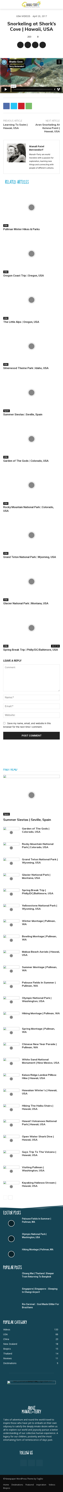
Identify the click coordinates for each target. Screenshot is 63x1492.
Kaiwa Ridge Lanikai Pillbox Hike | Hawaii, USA (39, 1076)
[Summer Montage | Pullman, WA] (11, 971)
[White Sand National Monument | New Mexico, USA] (11, 1063)
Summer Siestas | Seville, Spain (22, 414)
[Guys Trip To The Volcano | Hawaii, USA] (11, 1155)
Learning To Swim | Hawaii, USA (15, 126)
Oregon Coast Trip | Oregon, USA (23, 275)
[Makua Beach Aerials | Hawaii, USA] (11, 955)
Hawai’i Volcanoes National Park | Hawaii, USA (39, 1122)
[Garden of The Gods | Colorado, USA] (31, 439)
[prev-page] (5, 1197)
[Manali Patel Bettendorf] (16, 157)
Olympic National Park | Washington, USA (36, 999)
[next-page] (10, 1197)
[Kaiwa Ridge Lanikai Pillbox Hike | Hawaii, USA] (11, 1078)
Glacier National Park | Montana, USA (25, 603)
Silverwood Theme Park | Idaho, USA (25, 368)
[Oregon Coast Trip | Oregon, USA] (31, 253)
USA (18, 16)
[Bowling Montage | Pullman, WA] (11, 940)
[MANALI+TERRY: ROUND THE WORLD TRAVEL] (31, 4)
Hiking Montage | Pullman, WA (41, 1013)
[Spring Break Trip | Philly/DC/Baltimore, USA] (31, 627)
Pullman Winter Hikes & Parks (21, 229)
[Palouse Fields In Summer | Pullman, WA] (11, 986)
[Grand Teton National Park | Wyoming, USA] (31, 535)
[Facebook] (20, 45)
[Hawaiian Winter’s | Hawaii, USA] (11, 1094)
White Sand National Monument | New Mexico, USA (40, 1061)
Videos (25, 16)
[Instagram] (39, 1463)
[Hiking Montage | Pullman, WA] (11, 1017)
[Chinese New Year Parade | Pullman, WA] (11, 1048)
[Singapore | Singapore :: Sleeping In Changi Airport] (11, 1293)
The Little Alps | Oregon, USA (21, 321)
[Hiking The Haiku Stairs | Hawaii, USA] (11, 1109)
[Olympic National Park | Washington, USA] (11, 1001)
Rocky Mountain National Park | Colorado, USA (37, 845)
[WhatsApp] (42, 45)
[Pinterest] (35, 45)
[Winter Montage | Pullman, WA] (11, 925)
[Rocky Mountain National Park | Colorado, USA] (31, 485)
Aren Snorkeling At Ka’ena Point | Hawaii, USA (47, 128)
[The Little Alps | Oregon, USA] (31, 300)
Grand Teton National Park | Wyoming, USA (29, 557)
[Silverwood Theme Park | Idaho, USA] (31, 346)
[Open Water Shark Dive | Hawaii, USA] (11, 1140)
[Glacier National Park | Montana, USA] (31, 581)
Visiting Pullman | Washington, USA (33, 1169)
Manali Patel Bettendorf (36, 148)
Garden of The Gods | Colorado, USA (25, 460)
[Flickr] (31, 1463)
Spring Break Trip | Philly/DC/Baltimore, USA (30, 649)
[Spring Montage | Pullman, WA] (11, 1032)
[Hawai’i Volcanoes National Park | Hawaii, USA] (11, 1125)
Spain (6, 411)
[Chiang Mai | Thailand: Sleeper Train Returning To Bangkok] (11, 1278)
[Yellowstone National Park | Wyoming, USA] (11, 909)
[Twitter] (28, 45)
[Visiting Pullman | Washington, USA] (11, 1171)
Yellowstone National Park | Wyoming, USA (39, 907)
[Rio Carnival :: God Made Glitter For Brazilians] (11, 1308)
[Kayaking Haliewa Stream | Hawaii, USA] (11, 1186)
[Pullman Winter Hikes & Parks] (31, 207)
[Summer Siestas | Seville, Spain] (31, 392)
